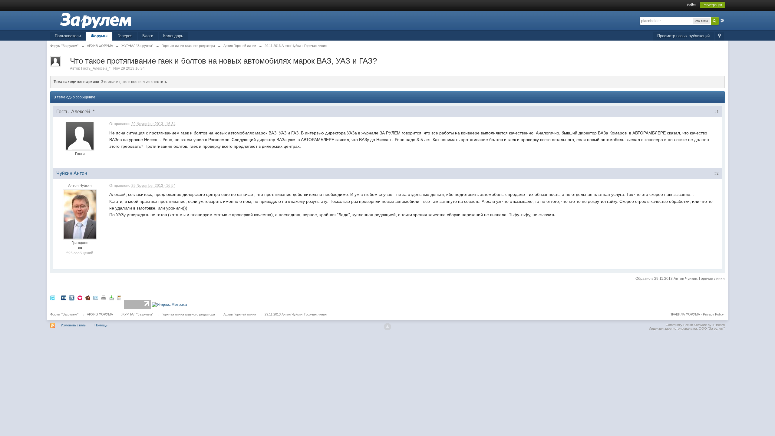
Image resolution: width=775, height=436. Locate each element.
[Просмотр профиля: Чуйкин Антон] (80, 214)
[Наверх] (387, 326)
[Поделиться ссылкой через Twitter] (52, 297)
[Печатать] (103, 297)
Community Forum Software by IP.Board (695, 325)
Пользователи (68, 36)
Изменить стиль (73, 325)
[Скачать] (111, 297)
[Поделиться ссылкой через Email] (95, 297)
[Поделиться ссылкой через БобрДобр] (87, 297)
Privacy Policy (713, 314)
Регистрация (712, 5)
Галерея (124, 36)
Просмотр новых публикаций (683, 36)
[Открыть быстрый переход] (719, 36)
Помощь (100, 325)
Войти (691, 5)
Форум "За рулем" (64, 314)
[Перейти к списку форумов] (95, 20)
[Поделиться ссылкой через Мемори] (80, 297)
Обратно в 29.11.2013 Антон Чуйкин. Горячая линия (680, 278)
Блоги (147, 36)
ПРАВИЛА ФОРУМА (685, 314)
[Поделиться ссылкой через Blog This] (119, 297)
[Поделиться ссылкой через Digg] (63, 297)
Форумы (99, 36)
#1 (716, 112)
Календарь (173, 36)
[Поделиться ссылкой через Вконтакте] (71, 297)
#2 (716, 173)
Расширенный (722, 20)
